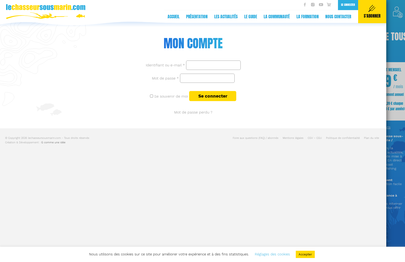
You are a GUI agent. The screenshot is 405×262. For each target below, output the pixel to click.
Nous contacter (338, 17)
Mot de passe (165, 78)
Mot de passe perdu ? (193, 112)
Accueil (174, 17)
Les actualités (226, 17)
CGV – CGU (315, 138)
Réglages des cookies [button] (272, 254)
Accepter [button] (305, 254)
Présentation (197, 17)
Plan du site (371, 138)
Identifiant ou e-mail (165, 65)
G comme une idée (53, 142)
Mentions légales (293, 138)
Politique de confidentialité (343, 138)
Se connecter (348, 5)
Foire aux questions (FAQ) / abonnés (255, 138)
